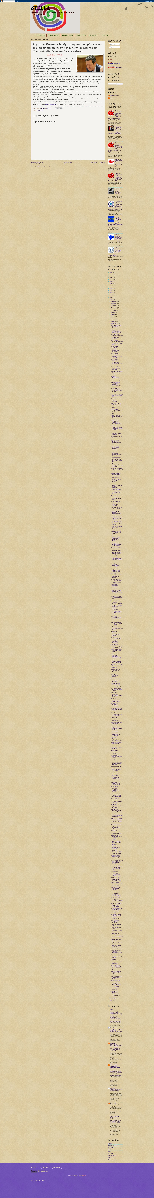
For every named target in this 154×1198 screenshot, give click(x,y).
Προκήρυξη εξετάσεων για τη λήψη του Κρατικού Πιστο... (116, 326)
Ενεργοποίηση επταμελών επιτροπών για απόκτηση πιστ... (117, 646)
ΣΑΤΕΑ (111, 1009)
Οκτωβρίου (114, 305)
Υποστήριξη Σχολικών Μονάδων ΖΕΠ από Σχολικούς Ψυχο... (116, 544)
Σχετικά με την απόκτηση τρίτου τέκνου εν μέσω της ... (117, 395)
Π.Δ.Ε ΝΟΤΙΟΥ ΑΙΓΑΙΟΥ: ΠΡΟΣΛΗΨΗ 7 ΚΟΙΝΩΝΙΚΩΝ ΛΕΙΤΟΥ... (117, 910)
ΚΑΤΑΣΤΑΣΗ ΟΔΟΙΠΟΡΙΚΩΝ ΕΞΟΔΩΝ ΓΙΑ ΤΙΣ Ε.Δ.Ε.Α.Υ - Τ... (115, 846)
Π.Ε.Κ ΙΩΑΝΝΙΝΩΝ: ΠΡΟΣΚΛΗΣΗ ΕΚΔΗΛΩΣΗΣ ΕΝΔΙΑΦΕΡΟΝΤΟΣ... (116, 893)
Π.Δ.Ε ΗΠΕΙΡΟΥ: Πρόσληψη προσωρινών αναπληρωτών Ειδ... (116, 655)
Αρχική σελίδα (67, 163)
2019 (111, 288)
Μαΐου (112, 316)
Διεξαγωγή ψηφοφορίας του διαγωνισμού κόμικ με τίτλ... (117, 628)
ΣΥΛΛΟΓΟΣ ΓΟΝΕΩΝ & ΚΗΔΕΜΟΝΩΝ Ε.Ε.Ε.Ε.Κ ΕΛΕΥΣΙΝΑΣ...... (116, 607)
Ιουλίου (113, 312)
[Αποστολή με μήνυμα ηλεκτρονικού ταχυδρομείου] (55, 108)
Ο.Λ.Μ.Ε (110, 1149)
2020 (111, 286)
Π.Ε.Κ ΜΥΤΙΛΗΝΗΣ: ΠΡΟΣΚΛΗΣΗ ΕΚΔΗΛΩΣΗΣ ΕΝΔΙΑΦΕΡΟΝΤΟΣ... (116, 982)
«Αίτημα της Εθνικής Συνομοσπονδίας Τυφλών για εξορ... (116, 570)
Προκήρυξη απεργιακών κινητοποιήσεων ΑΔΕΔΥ (116, 977)
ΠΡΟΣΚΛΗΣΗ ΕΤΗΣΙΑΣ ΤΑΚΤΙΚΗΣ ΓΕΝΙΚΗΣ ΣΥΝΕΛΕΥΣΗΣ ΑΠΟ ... (116, 820)
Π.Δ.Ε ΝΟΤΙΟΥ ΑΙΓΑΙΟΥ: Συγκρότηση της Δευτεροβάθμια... (117, 905)
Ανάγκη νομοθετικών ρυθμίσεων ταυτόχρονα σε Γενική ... (116, 929)
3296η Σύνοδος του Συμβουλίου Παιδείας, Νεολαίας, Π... (116, 728)
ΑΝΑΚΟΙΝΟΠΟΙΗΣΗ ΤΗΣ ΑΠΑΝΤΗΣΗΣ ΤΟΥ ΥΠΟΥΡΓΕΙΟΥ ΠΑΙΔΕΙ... (117, 862)
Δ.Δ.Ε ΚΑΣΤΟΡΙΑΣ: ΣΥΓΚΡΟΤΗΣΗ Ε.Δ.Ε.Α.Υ (115, 888)
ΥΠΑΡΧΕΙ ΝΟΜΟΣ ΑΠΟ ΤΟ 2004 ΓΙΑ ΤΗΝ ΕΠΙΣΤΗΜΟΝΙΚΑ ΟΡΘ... (116, 867)
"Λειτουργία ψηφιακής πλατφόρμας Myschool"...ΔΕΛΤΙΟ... (116, 592)
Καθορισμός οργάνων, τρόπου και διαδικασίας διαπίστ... (116, 947)
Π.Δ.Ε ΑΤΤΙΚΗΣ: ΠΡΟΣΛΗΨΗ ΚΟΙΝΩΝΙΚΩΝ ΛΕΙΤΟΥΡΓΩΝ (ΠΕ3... (116, 421)
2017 (111, 292)
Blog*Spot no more (114, 95)
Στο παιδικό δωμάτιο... (116, 760)
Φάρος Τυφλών (111, 1159)
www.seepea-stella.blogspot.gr (112, 65)
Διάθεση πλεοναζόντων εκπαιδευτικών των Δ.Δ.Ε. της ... (116, 651)
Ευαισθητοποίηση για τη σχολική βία (116, 748)
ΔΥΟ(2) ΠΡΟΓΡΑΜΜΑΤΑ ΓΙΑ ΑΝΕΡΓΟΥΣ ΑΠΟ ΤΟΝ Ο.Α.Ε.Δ (116, 518)
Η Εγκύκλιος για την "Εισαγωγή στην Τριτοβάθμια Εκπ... (116, 783)
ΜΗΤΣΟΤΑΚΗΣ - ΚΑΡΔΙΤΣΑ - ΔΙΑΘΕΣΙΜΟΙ (115, 705)
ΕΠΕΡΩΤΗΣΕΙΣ (53, 35)
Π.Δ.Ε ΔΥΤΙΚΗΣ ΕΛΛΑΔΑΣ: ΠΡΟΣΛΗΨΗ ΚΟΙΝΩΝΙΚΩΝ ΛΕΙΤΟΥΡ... (115, 349)
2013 (111, 1000)
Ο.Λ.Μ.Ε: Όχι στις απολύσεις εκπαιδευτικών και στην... (116, 497)
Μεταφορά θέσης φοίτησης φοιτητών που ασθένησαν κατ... (116, 331)
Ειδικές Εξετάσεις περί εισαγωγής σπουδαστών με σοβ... (117, 951)
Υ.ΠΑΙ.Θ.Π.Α (104, 35)
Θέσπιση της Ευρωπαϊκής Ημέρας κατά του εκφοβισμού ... (116, 558)
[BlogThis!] (57, 108)
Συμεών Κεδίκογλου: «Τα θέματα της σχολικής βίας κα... (117, 416)
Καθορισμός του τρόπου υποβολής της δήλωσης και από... (116, 528)
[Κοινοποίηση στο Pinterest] (61, 108)
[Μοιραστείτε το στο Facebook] (60, 108)
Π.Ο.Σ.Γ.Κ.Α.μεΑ (112, 1155)
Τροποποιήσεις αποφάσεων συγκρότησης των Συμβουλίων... (115, 733)
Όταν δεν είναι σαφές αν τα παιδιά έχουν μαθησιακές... (116, 973)
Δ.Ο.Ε (109, 1151)
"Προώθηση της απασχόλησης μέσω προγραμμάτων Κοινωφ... (116, 575)
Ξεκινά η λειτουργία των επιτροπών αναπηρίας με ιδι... (116, 597)
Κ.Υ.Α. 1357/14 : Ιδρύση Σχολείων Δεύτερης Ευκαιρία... (116, 523)
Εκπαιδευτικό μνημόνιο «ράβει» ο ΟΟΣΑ (116, 508)
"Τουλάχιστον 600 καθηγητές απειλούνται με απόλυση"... (115, 564)
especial (110, 1143)
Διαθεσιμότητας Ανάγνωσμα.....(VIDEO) (115, 675)
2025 (111, 275)
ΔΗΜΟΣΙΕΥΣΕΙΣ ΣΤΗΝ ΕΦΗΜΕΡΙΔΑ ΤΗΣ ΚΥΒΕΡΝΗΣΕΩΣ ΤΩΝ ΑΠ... (116, 459)
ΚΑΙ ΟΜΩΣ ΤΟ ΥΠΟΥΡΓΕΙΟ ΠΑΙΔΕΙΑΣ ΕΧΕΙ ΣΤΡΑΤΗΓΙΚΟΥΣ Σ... (116, 873)
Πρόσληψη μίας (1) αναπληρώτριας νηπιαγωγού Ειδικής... (116, 879)
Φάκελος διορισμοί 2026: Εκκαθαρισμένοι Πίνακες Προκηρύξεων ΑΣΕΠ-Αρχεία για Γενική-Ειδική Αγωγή (115, 114)
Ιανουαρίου (114, 998)
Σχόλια (112, 47)
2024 (111, 277)
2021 (111, 283)
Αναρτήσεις (113, 44)
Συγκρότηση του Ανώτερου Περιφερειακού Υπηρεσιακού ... (115, 993)
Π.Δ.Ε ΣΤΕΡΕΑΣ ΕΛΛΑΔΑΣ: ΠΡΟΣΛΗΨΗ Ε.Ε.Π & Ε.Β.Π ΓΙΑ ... (116, 800)
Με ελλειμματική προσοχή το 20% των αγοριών (116, 756)
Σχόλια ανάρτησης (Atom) (44, 166)
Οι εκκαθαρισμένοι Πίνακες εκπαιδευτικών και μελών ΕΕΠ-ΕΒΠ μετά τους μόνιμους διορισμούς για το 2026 (115, 147)
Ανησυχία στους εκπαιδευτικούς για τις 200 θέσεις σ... (116, 719)
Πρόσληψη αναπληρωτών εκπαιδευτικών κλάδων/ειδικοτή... (116, 378)
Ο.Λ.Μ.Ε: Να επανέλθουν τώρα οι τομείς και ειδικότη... (116, 832)
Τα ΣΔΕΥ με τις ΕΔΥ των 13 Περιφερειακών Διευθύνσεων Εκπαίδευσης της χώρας (118, 238)
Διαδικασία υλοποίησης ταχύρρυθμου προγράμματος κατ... (116, 723)
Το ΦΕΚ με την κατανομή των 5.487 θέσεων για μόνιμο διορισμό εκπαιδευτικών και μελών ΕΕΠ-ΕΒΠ (115, 251)
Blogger (84, 1175)
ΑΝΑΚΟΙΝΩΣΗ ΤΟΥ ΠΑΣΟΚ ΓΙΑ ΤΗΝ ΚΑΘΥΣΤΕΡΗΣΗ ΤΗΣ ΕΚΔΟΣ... (116, 390)
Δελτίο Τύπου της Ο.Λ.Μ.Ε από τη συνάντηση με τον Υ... (116, 779)
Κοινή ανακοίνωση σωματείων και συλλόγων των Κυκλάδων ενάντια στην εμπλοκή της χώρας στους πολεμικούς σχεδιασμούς (116, 1073)
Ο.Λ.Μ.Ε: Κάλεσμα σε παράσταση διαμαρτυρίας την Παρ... (116, 826)
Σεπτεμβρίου (114, 308)
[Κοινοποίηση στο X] (58, 108)
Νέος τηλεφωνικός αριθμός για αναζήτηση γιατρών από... (116, 442)
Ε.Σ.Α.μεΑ (110, 1157)
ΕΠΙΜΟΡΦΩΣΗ (67, 35)
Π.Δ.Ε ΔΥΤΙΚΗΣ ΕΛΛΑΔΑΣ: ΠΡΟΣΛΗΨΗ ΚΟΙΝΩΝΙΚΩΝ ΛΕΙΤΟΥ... (115, 789)
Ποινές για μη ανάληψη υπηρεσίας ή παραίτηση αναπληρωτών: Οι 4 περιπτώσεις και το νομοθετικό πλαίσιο (115, 221)
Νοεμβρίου (113, 303)
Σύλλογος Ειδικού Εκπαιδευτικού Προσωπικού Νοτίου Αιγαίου (115, 1066)
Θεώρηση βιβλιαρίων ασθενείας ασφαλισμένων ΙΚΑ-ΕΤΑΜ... (116, 512)
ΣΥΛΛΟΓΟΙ (93, 35)
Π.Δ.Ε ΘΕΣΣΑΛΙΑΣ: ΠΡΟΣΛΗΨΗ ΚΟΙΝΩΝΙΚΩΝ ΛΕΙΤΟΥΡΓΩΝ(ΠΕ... (116, 384)
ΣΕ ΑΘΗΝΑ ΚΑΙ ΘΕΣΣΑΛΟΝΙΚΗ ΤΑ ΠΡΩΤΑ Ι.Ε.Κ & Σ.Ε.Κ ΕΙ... (116, 411)
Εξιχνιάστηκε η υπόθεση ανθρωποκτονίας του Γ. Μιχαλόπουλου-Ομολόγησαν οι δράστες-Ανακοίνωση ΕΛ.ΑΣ (115, 205)
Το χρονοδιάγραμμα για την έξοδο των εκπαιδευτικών (116, 743)
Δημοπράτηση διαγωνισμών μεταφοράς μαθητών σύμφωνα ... (116, 453)
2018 (111, 290)
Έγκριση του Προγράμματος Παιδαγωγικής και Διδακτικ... (115, 633)
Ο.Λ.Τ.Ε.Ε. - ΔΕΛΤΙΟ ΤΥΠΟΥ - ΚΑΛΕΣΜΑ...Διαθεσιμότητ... (116, 405)
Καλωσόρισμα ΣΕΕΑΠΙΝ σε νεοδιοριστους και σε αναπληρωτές (116, 1091)
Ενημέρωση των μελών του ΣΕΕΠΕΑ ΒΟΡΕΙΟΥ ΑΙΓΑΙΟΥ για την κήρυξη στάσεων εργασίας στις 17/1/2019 (116, 1120)
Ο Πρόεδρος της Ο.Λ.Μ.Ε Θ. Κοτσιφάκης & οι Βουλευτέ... (117, 666)
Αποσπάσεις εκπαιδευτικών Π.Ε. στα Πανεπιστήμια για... (116, 618)
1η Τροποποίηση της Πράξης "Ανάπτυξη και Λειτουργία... (117, 465)
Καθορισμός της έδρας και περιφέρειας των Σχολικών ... (116, 532)
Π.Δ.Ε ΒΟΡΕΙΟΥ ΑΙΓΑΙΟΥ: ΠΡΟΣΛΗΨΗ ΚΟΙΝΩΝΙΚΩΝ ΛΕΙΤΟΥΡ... (117, 336)
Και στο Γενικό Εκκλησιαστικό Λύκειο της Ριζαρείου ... (116, 774)
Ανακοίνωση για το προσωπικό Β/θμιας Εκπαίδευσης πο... (116, 433)
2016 (111, 295)
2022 (111, 281)
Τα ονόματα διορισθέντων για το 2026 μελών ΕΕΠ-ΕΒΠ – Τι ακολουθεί (118, 192)
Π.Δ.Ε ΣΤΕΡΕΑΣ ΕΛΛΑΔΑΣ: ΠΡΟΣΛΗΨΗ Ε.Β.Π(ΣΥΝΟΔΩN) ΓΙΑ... (116, 923)
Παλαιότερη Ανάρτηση (98, 163)
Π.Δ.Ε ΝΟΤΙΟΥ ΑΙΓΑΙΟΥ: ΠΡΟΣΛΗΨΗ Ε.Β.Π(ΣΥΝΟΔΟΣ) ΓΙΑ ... (117, 899)
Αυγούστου (114, 310)
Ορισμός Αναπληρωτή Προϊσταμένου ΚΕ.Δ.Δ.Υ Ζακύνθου (116, 602)
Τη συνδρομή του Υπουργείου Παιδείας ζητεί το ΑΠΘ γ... (116, 714)
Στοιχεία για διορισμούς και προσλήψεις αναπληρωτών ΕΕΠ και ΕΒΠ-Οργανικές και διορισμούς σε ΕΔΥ (115, 177)
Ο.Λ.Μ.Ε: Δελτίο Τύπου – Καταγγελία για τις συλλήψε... (117, 373)
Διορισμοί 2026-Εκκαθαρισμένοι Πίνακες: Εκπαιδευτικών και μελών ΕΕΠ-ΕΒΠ (118, 162)
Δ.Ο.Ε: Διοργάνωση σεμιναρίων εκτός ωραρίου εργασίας (116, 685)
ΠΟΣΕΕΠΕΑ (113, 1043)
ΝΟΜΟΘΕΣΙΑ (81, 35)
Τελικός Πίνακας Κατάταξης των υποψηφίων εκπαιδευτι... (115, 447)
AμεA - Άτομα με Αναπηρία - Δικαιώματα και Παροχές (116, 1029)
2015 (111, 297)
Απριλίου (113, 319)
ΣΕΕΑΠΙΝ (112, 1088)
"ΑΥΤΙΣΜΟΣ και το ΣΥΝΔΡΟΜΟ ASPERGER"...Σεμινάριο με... (116, 694)
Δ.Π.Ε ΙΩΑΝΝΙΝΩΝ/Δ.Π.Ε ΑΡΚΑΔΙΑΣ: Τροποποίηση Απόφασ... (116, 479)
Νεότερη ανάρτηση (37, 163)
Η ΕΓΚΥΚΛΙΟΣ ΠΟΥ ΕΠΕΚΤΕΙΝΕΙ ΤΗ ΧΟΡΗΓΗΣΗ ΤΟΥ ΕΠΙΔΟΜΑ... (115, 503)
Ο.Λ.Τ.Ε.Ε (110, 1153)
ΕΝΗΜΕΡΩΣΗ (40, 35)
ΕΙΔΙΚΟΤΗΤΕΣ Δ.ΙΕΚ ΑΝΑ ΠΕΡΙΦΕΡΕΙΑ (116, 842)
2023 (111, 279)
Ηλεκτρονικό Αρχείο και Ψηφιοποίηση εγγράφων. (116, 400)
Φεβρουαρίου (114, 323)
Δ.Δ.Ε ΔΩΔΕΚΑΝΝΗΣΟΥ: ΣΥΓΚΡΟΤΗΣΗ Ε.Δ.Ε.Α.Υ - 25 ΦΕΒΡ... (116, 538)
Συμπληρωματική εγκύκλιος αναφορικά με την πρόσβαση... (116, 884)
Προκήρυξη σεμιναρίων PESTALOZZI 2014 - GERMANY (116, 623)
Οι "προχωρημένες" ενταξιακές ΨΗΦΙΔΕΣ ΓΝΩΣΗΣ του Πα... (116, 581)
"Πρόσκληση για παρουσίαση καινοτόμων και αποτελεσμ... (115, 586)
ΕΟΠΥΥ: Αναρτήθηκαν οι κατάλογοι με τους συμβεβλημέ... (116, 554)
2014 (111, 299)
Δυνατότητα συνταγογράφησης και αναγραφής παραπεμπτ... (116, 961)
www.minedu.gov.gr (50, 104)
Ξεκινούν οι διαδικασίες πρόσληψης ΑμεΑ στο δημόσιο (116, 709)
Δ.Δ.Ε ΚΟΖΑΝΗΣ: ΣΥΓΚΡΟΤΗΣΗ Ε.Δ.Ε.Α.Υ (115, 988)
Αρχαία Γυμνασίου (112, 1145)
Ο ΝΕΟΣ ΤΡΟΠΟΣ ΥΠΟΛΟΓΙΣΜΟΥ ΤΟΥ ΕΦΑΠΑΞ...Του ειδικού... (116, 837)
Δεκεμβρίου (114, 301)
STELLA (40, 7)
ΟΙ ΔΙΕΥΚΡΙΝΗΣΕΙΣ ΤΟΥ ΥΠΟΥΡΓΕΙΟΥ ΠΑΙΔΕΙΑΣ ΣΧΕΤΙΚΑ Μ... (116, 967)
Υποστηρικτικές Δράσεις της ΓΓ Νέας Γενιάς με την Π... (116, 613)
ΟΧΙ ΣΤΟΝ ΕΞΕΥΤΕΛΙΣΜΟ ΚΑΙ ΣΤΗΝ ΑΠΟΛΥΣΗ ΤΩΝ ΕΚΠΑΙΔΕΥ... (116, 427)
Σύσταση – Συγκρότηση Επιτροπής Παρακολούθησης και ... (116, 941)
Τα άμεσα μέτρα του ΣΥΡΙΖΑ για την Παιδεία (115, 670)
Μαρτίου (113, 321)
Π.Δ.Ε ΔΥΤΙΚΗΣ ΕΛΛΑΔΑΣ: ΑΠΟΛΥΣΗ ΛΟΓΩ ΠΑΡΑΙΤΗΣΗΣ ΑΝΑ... (117, 342)
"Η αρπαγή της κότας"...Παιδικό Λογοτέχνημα (115, 752)
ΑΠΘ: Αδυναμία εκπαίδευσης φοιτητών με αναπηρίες (116, 815)
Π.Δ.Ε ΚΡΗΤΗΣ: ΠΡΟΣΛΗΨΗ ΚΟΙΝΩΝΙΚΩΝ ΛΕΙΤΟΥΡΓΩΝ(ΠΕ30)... (117, 362)
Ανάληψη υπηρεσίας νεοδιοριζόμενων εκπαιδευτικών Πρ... (116, 474)
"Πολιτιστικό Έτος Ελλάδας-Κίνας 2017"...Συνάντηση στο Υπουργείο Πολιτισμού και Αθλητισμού (115, 129)
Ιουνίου (113, 314)
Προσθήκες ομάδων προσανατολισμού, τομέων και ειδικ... (116, 857)
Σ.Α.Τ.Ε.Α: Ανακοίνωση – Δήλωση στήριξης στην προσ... (116, 763)
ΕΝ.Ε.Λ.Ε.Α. (113, 1103)
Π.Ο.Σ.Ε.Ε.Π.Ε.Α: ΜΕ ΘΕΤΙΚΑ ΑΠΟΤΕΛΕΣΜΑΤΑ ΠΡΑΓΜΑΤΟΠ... (116, 768)
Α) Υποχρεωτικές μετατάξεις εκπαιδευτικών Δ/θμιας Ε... (117, 935)
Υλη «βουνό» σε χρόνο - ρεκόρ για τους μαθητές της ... (116, 680)
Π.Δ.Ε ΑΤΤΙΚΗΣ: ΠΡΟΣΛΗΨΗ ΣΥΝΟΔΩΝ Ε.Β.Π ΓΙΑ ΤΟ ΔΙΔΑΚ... (116, 355)
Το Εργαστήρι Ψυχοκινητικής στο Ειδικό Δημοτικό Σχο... (116, 739)
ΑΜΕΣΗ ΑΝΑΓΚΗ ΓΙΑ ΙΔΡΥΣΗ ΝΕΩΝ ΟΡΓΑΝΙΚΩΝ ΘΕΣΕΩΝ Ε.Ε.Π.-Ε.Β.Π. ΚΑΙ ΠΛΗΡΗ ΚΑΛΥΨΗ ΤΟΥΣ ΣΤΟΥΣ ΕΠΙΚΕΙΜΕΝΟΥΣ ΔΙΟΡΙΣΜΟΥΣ (116, 1047)
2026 (111, 272)
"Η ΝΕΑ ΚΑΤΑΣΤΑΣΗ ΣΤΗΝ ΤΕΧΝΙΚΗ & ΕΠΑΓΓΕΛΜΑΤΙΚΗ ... (116, 795)
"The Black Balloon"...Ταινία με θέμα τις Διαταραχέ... (116, 661)
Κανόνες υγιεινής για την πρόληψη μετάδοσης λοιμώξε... (116, 956)
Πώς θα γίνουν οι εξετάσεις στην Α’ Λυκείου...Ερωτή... (116, 700)
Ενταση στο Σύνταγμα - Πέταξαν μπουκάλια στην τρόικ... (116, 368)
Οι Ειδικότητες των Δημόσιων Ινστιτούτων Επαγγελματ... (116, 806)
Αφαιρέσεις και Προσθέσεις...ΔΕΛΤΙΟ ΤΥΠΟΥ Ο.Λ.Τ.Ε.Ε (116, 852)
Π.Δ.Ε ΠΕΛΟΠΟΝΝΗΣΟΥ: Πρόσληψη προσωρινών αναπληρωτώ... (116, 640)
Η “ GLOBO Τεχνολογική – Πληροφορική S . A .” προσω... (117, 470)
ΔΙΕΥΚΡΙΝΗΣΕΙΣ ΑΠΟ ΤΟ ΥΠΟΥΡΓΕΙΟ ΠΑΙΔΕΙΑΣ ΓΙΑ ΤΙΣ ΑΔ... (116, 491)
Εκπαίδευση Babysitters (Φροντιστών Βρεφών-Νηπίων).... (116, 689)
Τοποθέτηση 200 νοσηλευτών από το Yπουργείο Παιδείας (116, 811)
